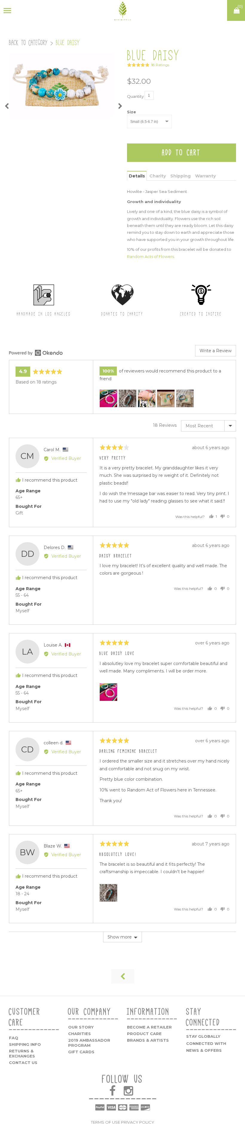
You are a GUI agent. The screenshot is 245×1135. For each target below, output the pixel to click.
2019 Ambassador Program (89, 1043)
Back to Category (28, 42)
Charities (79, 1033)
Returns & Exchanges (22, 1053)
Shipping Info (25, 1044)
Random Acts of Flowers (150, 256)
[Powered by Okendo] (36, 352)
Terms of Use (105, 1122)
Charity (157, 176)
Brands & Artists (148, 1040)
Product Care (144, 1033)
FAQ (13, 1037)
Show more (120, 937)
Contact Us (23, 1062)
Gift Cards (81, 1051)
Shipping (180, 176)
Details (137, 176)
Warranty (205, 176)
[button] (148, 65)
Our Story (81, 1027)
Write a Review (216, 350)
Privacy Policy (137, 1122)
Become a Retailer (149, 1027)
